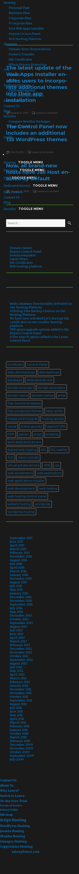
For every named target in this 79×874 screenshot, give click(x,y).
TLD (11, 457)
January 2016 (19, 575)
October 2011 (19, 696)
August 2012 (18, 663)
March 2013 (18, 641)
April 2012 (17, 674)
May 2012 (16, 671)
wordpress (42, 504)
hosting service (53, 419)
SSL (43, 450)
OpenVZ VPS (56, 426)
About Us (7, 785)
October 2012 (19, 656)
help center (54, 411)
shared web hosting (22, 450)
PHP (11, 434)
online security (31, 426)
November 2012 (21, 652)
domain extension (21, 388)
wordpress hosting (21, 512)
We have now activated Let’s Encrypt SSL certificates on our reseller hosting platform (39, 322)
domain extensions (51, 388)
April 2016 (17, 567)
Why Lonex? (9, 790)
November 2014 (21, 601)
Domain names (21, 248)
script (38, 434)
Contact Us (8, 780)
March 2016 (18, 571)
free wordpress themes (25, 411)
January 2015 (19, 593)
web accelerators (20, 473)
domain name (18, 395)
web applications (49, 473)
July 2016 (16, 564)
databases (15, 380)
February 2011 (19, 726)
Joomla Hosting (12, 831)
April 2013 (17, 637)
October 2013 (19, 619)
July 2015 (16, 586)
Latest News (19, 259)
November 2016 (21, 556)
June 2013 (16, 634)
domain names (42, 395)
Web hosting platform (26, 266)
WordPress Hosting (15, 826)
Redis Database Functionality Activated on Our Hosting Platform (41, 305)
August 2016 (18, 560)
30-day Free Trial (13, 801)
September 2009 (22, 756)
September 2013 (21, 623)
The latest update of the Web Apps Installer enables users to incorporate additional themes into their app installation (39, 84)
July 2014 (16, 608)
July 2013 (16, 630)
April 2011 (17, 719)
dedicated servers (39, 380)
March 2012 (18, 678)
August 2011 (18, 704)
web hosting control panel (27, 496)
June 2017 (16, 541)
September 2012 (21, 660)
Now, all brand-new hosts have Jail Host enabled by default (38, 172)
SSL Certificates (21, 262)
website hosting (19, 504)
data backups (49, 372)
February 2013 (20, 645)
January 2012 (19, 685)
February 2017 (20, 553)
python (24, 434)
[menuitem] (43, 7)
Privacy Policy (9, 809)
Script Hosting (13, 820)
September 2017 (21, 538)
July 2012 (16, 667)
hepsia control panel (23, 419)
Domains (10, 44)
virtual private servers (23, 465)
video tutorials (28, 457)
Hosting (10, 2)
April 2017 (17, 545)
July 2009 (17, 759)
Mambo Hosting (12, 836)
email (62, 395)
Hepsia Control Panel (25, 251)
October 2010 (19, 733)
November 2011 (20, 693)
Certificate (15, 364)
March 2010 (18, 737)
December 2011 (20, 689)
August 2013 (18, 626)
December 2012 (21, 649)
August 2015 (18, 582)
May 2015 (16, 589)
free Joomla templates (24, 403)
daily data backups (21, 372)
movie (12, 426)
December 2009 (21, 744)
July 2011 (16, 708)
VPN (47, 465)
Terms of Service (11, 805)
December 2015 (21, 578)
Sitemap (6, 814)
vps (56, 465)
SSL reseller (59, 450)
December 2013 (21, 615)
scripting (52, 434)
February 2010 (20, 741)
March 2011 (18, 722)
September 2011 (21, 700)
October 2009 (20, 752)
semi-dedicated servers (24, 442)
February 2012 (20, 682)
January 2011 (19, 730)
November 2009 (21, 748)
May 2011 (16, 715)
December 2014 (21, 597)
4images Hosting (13, 841)
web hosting (48, 488)
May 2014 (16, 612)
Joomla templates (23, 255)
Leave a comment (47, 112)
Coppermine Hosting (16, 846)
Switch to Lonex (12, 796)
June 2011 (16, 711)
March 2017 (18, 549)
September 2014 (21, 604)
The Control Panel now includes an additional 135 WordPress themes (36, 132)
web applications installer (26, 481)
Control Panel (37, 364)
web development (21, 488)
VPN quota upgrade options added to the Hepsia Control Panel (39, 331)
